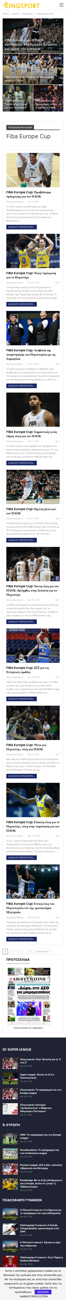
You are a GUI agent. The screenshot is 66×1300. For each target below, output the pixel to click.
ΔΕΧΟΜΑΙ (43, 1291)
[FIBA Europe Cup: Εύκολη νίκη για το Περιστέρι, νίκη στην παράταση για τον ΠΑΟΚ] (33, 800)
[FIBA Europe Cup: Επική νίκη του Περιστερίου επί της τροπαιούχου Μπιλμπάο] (33, 881)
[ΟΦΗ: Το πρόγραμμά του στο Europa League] (10, 1138)
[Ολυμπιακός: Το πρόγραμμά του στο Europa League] (10, 1093)
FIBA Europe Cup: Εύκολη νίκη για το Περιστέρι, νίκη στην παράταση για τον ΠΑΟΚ (32, 826)
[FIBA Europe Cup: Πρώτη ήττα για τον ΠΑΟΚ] (33, 487)
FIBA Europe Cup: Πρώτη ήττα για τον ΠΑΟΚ (31, 511)
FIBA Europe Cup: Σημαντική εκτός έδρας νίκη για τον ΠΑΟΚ (31, 434)
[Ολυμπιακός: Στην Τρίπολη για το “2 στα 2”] (10, 1063)
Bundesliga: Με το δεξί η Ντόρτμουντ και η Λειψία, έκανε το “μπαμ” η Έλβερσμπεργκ (41, 1183)
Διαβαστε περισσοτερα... (21, 227)
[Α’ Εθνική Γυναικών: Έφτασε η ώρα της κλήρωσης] (10, 1246)
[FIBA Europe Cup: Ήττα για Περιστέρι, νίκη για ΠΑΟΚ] (33, 723)
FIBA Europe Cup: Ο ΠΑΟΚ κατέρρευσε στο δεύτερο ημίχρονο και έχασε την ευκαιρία (31, 44)
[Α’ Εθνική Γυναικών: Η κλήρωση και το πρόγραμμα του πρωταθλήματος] (10, 1214)
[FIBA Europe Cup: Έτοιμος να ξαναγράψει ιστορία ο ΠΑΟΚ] (33, 69)
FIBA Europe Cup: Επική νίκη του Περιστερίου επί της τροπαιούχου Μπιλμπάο (30, 907)
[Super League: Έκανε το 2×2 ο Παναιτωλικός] (10, 1078)
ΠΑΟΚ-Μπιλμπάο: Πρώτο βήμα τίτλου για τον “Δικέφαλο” (16, 104)
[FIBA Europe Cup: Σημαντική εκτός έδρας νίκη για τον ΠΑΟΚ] (33, 410)
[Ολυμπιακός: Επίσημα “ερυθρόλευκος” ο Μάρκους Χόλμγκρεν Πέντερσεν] (10, 1109)
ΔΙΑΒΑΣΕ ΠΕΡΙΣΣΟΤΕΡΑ (34, 1296)
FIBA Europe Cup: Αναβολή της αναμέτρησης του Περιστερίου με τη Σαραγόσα (30, 354)
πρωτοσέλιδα (22, 1028)
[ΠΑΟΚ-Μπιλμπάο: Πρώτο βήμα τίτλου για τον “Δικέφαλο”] (17, 98)
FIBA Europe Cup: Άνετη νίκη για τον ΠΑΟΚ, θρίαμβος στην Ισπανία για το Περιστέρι (32, 590)
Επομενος (42, 951)
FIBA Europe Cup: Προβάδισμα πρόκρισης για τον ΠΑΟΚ (28, 194)
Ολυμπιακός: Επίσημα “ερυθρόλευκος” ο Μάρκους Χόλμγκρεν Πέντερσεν (36, 1108)
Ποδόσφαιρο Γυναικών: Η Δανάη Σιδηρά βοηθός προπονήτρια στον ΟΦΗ (39, 1228)
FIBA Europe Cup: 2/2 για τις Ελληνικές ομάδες (27, 669)
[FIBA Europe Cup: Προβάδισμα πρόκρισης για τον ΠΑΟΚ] (33, 170)
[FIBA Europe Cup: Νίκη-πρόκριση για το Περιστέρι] (33, 251)
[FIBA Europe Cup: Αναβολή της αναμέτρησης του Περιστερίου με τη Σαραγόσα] (33, 328)
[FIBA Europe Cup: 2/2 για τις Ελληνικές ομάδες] (33, 645)
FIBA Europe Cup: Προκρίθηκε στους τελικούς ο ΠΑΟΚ (46, 104)
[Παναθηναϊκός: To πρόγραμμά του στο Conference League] (10, 1154)
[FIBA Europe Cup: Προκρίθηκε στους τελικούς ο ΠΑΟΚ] (48, 98)
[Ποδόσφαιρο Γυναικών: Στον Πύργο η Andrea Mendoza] (10, 1261)
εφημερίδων (37, 1028)
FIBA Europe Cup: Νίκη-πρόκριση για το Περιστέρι (31, 275)
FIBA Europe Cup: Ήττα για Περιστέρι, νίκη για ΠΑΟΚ (26, 747)
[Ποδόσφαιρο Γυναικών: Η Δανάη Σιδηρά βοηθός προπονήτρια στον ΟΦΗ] (10, 1229)
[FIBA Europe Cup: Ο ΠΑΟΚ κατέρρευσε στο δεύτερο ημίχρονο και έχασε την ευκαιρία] (33, 35)
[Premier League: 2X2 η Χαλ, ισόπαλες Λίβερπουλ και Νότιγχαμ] (10, 1169)
